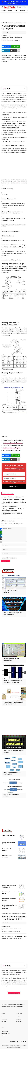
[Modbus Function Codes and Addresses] (14, 582)
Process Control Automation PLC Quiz (13, 499)
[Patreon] (25, 1042)
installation (5, 95)
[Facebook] (17, 1042)
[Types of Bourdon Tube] (22, 837)
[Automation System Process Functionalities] (14, 650)
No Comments (5, 39)
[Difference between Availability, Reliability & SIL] (14, 764)
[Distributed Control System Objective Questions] (14, 742)
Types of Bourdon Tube (8, 835)
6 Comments (4, 929)
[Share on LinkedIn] (1, 535)
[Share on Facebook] (1, 529)
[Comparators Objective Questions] (22, 843)
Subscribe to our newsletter (10, 557)
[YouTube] (21, 1042)
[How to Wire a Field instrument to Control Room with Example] (14, 672)
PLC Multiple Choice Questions (11, 450)
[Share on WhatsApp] (1, 532)
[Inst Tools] (9, 7)
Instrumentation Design (15, 928)
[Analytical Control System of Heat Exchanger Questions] (22, 906)
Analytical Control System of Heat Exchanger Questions (9, 907)
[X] (19, 1042)
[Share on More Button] (19, 50)
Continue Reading (14, 993)
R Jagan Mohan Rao (6, 35)
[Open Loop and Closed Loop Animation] (14, 786)
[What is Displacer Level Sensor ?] (22, 893)
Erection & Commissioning (16, 37)
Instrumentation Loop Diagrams (11, 448)
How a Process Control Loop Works (13, 440)
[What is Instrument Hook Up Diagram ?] (22, 887)
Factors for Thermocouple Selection (13, 445)
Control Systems (5, 37)
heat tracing (21, 181)
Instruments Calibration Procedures (13, 442)
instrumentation (18, 972)
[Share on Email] (1, 538)
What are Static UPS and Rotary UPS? (13, 497)
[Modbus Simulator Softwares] (22, 857)
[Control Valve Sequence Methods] (22, 850)
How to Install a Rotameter (10, 506)
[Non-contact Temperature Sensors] (22, 900)
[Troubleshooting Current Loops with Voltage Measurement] (14, 694)
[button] (3, 7)
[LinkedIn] (23, 1042)
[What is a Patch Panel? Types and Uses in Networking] (14, 604)
